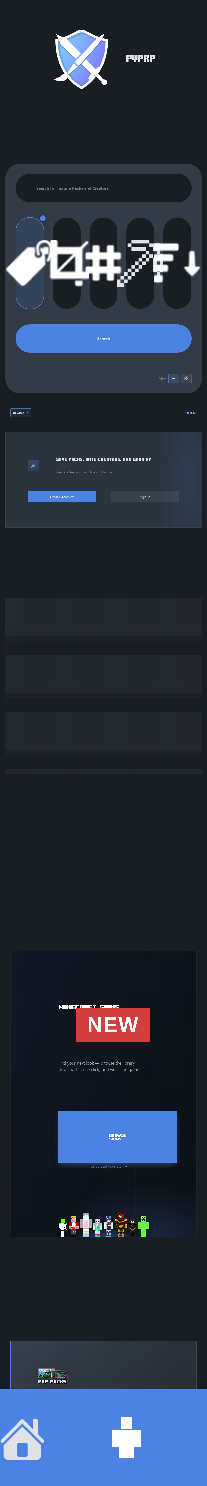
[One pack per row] (173, 378)
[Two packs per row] (186, 378)
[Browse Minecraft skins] (103, 1225)
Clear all (190, 413)
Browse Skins (117, 1137)
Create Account (62, 496)
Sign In (145, 496)
